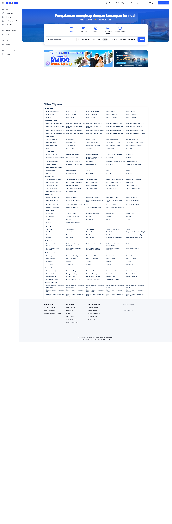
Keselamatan (91, 319)
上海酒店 (88, 261)
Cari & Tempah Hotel (52, 182)
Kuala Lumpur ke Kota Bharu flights (74, 127)
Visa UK (48, 232)
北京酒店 (88, 264)
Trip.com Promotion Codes (53, 179)
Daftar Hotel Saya (92, 316)
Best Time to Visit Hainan (113, 145)
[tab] (71, 30)
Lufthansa (129, 173)
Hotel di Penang (110, 111)
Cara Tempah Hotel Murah (133, 179)
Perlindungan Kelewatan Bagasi (95, 244)
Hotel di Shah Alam (111, 256)
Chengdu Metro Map (132, 139)
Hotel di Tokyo (70, 117)
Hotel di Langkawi (71, 111)
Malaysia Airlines (50, 170)
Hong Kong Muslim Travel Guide (115, 207)
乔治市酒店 (69, 264)
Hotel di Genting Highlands (73, 256)
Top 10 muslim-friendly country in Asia (115, 201)
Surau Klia (89, 204)
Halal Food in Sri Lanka (52, 204)
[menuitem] (10, 9)
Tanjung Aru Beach (131, 161)
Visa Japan (69, 235)
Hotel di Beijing (50, 114)
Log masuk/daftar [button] (163, 3)
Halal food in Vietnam (112, 197)
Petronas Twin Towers (72, 154)
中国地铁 (48, 222)
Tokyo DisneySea (51, 164)
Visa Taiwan (69, 237)
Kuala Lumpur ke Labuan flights (135, 126)
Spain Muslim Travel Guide (93, 207)
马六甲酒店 (49, 264)
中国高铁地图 (110, 213)
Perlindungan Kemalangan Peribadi (53, 244)
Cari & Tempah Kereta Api (113, 182)
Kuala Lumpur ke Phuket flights (95, 130)
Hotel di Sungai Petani (92, 258)
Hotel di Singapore (111, 117)
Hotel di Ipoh (50, 256)
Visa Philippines (90, 235)
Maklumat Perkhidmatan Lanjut (52, 313)
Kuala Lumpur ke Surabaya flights (55, 133)
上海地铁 (108, 216)
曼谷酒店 (108, 261)
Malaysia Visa (90, 232)
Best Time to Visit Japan (93, 145)
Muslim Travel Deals (91, 185)
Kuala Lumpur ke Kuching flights (115, 126)
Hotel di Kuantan (71, 258)
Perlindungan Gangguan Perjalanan (113, 248)
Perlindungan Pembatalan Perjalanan (73, 248)
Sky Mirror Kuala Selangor (73, 161)
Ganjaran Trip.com (92, 310)
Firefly (108, 170)
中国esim (88, 216)
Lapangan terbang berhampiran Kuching (135, 290)
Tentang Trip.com (70, 307)
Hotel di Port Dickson (92, 256)
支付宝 (48, 219)
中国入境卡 (49, 213)
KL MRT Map (70, 139)
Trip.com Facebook (91, 188)
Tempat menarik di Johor (113, 142)
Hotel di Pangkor (131, 258)
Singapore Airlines (71, 170)
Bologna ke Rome (51, 274)
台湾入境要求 (130, 213)
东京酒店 (108, 264)
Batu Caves (89, 161)
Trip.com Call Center (91, 179)
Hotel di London (90, 117)
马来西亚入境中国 (71, 213)
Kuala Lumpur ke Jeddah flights (55, 126)
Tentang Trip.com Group (72, 322)
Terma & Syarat (70, 316)
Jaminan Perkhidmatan (50, 310)
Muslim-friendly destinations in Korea (94, 201)
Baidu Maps (49, 148)
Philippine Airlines (71, 173)
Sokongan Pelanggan (50, 307)
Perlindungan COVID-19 (132, 248)
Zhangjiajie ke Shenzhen (93, 279)
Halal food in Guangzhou (93, 197)
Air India (48, 173)
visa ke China (70, 232)
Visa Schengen (90, 237)
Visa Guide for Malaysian (113, 229)
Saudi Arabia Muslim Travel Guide (75, 204)
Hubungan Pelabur (93, 307)
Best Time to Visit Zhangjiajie (134, 145)
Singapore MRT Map (112, 139)
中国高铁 (68, 219)
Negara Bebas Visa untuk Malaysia (135, 232)
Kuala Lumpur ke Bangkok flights (75, 123)
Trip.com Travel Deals (52, 188)
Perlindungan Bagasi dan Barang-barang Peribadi (115, 244)
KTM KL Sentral (90, 139)
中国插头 (128, 216)
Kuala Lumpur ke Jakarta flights (135, 123)
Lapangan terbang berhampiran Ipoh (55, 290)
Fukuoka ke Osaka (91, 271)
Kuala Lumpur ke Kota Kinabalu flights (94, 127)
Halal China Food (111, 204)
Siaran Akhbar (69, 310)
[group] (85, 20)
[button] (2, 3)
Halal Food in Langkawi (132, 200)
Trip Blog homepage (52, 139)
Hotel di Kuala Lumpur (52, 111)
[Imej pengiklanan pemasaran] (78, 58)
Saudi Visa (49, 235)
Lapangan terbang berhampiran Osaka (95, 295)
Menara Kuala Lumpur (72, 157)
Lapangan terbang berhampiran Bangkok (95, 286)
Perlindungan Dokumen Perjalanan (52, 248)
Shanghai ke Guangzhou (133, 271)
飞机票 (128, 219)
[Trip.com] (12, 3)
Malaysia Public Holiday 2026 (54, 191)
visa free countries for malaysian (135, 235)
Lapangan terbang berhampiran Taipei (55, 295)
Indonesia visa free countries (114, 237)
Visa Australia (110, 148)
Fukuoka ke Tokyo (71, 271)
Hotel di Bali (49, 117)
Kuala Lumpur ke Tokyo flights (94, 133)
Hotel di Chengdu (131, 114)
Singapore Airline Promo (133, 188)
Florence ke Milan (51, 276)
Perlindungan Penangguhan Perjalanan (74, 244)
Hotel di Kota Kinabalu (92, 111)
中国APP (108, 219)
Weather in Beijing (71, 142)
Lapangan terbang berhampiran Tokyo (115, 290)
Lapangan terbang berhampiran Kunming (115, 295)
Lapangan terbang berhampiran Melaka (115, 286)
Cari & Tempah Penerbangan (74, 182)
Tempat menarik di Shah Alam (134, 142)
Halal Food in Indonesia (52, 207)
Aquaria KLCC (130, 154)
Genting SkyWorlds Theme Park (55, 157)
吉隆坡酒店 (49, 261)
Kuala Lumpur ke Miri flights (74, 130)
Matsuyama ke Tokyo (112, 271)
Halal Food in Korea (71, 197)
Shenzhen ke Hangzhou (93, 276)
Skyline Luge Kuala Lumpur (133, 164)
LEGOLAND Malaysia (92, 154)
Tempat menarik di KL (92, 142)
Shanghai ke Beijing (51, 271)
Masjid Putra (109, 164)
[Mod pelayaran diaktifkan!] (131, 58)
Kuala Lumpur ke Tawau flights (74, 133)
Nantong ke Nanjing (132, 276)
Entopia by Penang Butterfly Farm (115, 161)
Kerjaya (68, 313)
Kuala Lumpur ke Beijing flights (94, 123)
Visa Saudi (109, 232)
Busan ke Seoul (70, 276)
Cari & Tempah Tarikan (92, 182)
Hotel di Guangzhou (91, 114)
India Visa (49, 237)
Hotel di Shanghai (71, 114)
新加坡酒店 (129, 264)
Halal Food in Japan (131, 197)
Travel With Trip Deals (52, 185)
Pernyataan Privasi (71, 319)
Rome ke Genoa (110, 276)
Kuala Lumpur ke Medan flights (55, 130)
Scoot (128, 170)
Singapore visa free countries (134, 237)
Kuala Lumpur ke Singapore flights (135, 133)
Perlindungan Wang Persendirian (135, 244)
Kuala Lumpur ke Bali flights (54, 123)
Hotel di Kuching (130, 111)
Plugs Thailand (70, 148)
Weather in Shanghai (52, 142)
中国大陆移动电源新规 (92, 213)
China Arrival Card (131, 148)
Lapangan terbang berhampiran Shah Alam (135, 295)
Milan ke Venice (110, 274)
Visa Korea (109, 235)
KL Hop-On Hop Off (51, 154)
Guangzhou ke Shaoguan (73, 279)
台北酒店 (68, 261)
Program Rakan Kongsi (94, 313)
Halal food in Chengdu (52, 197)
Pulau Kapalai (110, 157)
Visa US (128, 229)
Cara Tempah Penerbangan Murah (115, 179)
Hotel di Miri (129, 256)
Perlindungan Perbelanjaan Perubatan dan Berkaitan (93, 248)
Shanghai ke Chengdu (72, 274)
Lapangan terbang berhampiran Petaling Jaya (95, 290)
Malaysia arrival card (51, 145)
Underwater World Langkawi (74, 164)
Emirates (108, 173)
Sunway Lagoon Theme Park (114, 154)
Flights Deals (129, 182)
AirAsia (88, 170)
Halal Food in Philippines (73, 200)
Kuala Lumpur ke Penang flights (115, 133)
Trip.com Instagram (111, 188)
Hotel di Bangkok (131, 117)
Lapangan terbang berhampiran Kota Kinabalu (75, 286)
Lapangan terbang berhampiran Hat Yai (135, 286)
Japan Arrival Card (71, 145)
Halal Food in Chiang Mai (133, 204)
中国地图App (50, 216)
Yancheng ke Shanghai (112, 279)
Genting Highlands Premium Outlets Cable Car (94, 158)
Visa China (89, 148)
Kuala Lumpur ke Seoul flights (134, 130)
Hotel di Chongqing (111, 114)
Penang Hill (129, 157)
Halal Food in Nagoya (72, 207)
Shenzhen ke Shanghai (132, 274)
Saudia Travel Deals (131, 185)
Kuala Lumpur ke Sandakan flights (115, 130)
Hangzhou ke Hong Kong (93, 274)
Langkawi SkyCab (91, 164)
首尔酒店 (128, 261)
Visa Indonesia (90, 229)
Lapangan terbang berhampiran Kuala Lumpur (55, 286)
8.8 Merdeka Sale (71, 191)
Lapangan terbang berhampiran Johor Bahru (75, 290)
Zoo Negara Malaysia (52, 161)
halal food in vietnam (52, 200)
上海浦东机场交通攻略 (72, 216)
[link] (109, 2)
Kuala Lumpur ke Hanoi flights (114, 123)
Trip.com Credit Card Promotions (75, 179)
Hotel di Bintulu (110, 258)
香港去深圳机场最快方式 (73, 222)
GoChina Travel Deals (112, 185)
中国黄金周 (89, 219)
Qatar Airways (90, 173)
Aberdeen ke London (52, 279)
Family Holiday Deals (72, 185)
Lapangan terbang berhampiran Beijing (75, 295)
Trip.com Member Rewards (73, 188)
